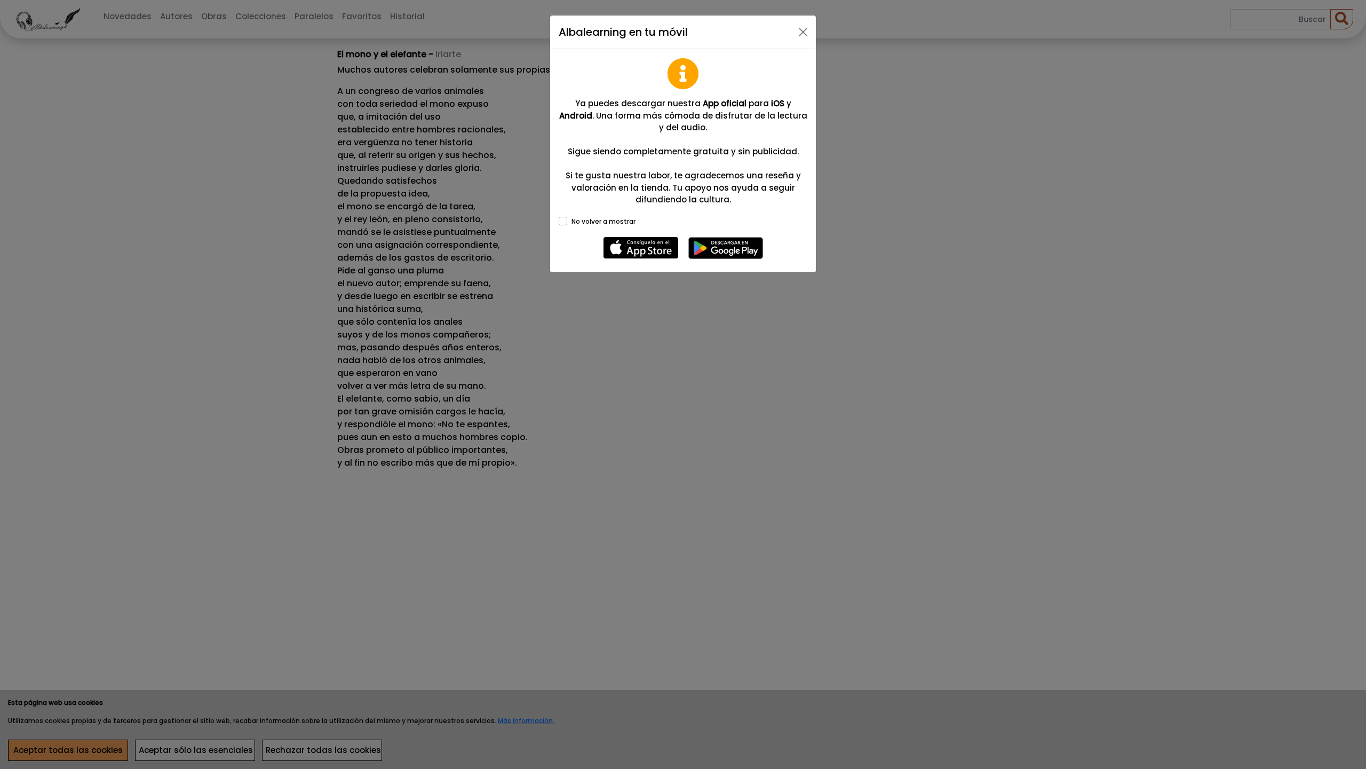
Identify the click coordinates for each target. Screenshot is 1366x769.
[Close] (803, 32)
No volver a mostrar (603, 221)
